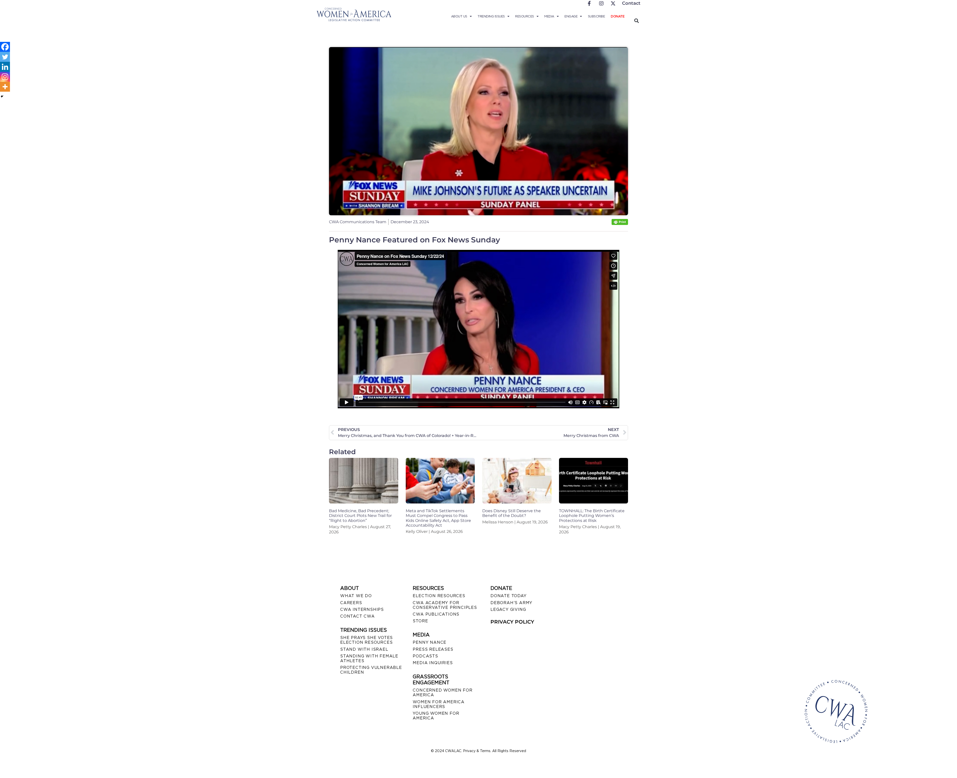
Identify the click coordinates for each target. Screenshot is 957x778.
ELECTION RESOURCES (439, 595)
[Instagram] (5, 77)
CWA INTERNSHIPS (362, 609)
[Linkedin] (5, 67)
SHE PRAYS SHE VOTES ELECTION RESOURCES (366, 640)
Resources (524, 16)
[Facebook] (5, 47)
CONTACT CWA (357, 616)
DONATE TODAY (508, 595)
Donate (617, 16)
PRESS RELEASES (433, 649)
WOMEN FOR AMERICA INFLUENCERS (439, 704)
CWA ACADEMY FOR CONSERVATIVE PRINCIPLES (445, 605)
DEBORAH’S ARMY (511, 602)
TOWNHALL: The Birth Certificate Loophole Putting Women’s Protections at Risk (592, 515)
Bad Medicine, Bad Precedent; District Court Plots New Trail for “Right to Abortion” (360, 515)
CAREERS (351, 602)
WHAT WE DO (356, 595)
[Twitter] (5, 57)
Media (549, 16)
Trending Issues (491, 16)
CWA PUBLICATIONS (436, 614)
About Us (459, 16)
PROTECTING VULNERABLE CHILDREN (371, 670)
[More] (5, 87)
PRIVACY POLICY (512, 622)
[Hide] (2, 96)
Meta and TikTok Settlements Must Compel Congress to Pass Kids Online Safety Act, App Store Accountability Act (438, 518)
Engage (570, 16)
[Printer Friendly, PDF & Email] (620, 223)
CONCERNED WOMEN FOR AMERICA (442, 692)
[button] (636, 20)
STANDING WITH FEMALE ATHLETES (369, 658)
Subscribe (596, 16)
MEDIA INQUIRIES (433, 662)
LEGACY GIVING (508, 609)
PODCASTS (425, 656)
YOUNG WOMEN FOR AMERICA (436, 715)
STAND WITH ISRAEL (364, 649)
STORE (420, 621)
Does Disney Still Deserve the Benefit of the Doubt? (511, 513)
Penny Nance (429, 642)
